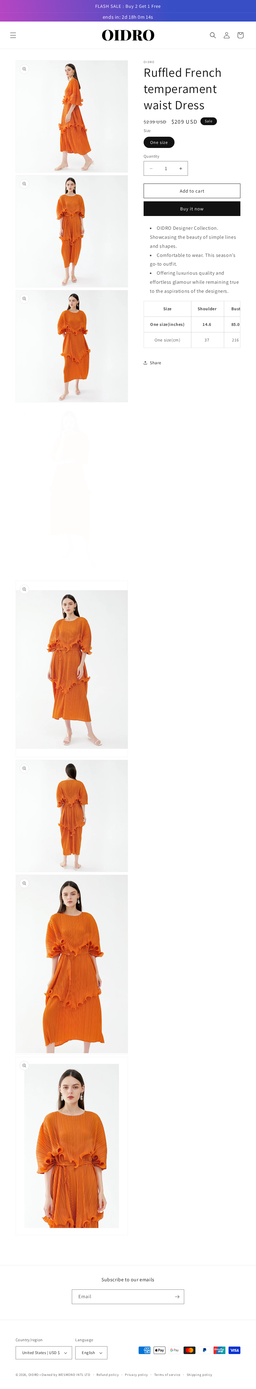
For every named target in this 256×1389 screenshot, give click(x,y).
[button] (13, 35)
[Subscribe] (177, 1296)
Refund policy (107, 1374)
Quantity (151, 156)
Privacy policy (136, 1374)
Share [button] (155, 363)
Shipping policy (200, 1374)
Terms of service (167, 1374)
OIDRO (33, 1374)
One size (159, 142)
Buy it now (192, 209)
